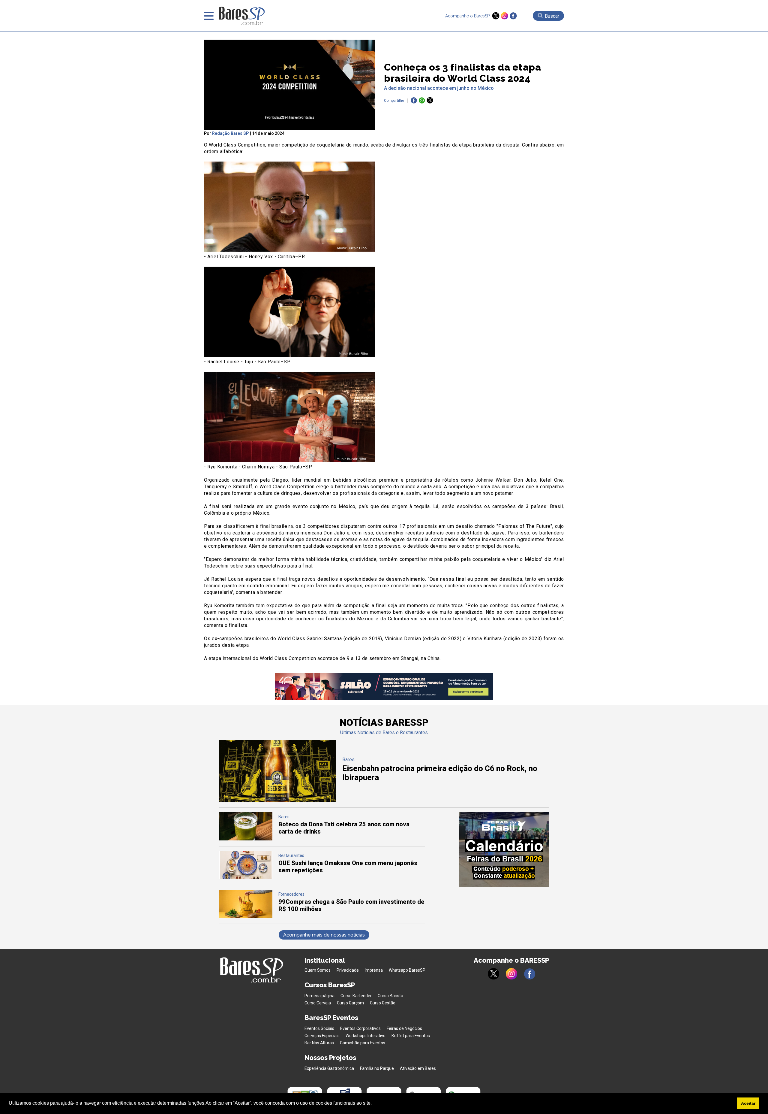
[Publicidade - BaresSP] (504, 849)
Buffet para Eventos (411, 1035)
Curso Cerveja (317, 1002)
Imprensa (374, 970)
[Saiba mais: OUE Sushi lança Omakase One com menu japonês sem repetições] (245, 877)
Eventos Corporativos (360, 1028)
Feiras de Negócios (404, 1028)
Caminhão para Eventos (362, 1042)
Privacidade (348, 970)
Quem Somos (317, 970)
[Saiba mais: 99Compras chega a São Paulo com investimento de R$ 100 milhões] (245, 916)
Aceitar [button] (748, 1103)
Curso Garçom (350, 1002)
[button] (374, 1104)
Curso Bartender (356, 995)
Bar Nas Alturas (319, 1042)
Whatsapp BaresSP (407, 970)
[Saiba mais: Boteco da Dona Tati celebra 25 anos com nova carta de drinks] (245, 839)
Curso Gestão (382, 1002)
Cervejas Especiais (322, 1035)
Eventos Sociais (319, 1028)
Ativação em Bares (418, 1068)
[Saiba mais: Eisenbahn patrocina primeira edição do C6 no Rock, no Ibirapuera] (277, 800)
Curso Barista (390, 995)
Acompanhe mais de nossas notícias (324, 935)
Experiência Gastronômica (329, 1068)
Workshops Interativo (366, 1035)
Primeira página (319, 995)
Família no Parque (377, 1068)
